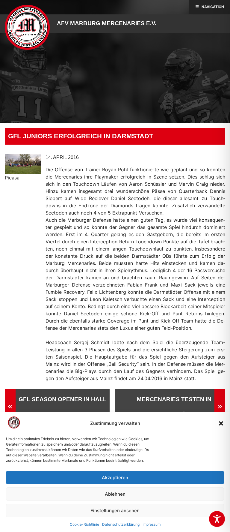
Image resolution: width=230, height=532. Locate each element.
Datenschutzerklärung (121, 524)
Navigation (213, 7)
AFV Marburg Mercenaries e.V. (106, 23)
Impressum (152, 524)
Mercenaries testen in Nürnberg (174, 406)
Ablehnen (115, 494)
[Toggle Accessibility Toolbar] (217, 518)
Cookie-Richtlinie (84, 524)
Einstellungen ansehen (115, 510)
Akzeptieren (115, 477)
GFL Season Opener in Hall (63, 399)
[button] (221, 423)
